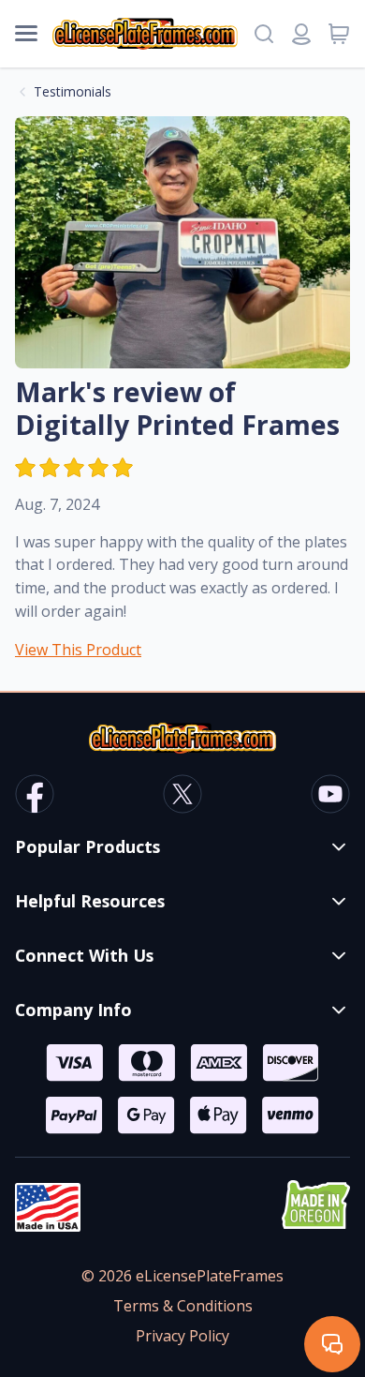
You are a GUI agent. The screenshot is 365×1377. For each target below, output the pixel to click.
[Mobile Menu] (26, 33)
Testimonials (72, 91)
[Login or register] (301, 33)
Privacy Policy (182, 1335)
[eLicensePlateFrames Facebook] (34, 796)
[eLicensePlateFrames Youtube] (330, 796)
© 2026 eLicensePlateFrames (182, 1275)
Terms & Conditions (183, 1305)
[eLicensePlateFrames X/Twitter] (182, 796)
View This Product (78, 649)
